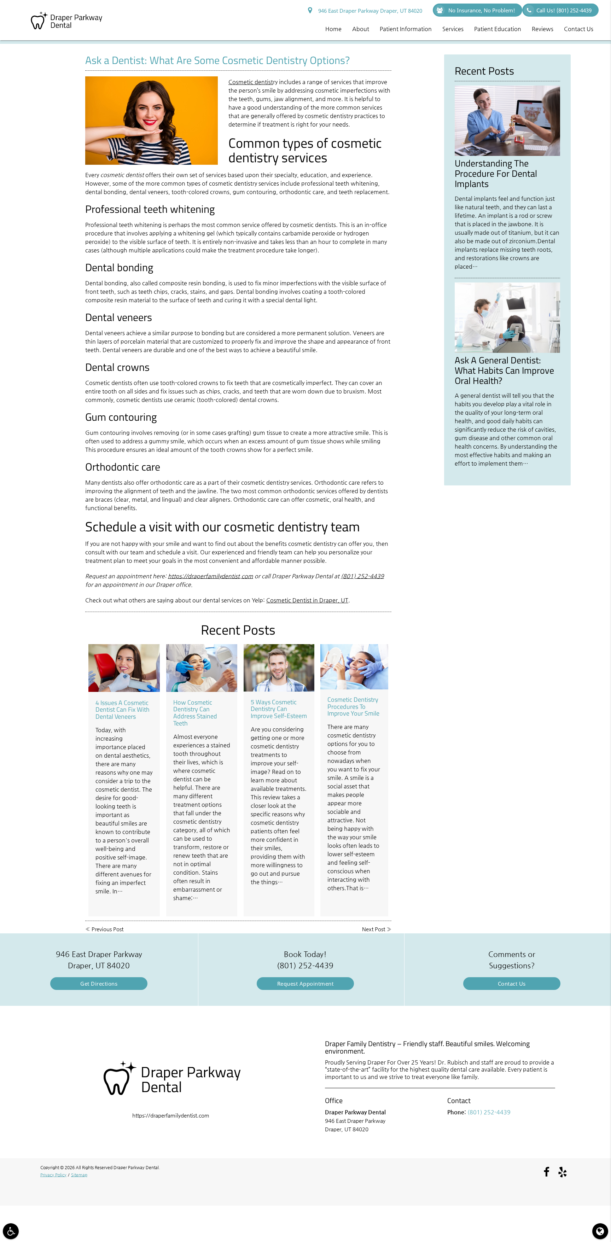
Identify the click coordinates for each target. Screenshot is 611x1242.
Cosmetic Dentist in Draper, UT (307, 600)
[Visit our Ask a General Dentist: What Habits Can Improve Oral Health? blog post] (507, 351)
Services (453, 28)
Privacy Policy (53, 1174)
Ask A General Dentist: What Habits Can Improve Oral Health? (504, 370)
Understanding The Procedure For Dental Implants (496, 173)
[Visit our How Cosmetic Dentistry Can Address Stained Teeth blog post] (202, 668)
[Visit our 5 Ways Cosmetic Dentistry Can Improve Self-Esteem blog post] (279, 668)
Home (333, 28)
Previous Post (107, 929)
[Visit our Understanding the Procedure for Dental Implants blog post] (507, 154)
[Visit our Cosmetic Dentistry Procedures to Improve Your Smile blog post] (354, 666)
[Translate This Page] (600, 1231)
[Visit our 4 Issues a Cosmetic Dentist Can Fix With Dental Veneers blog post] (124, 668)
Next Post (373, 929)
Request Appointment (305, 983)
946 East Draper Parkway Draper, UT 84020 (368, 10)
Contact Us (578, 28)
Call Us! (564, 10)
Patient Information (406, 28)
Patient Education (497, 28)
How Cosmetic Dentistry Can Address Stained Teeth (195, 713)
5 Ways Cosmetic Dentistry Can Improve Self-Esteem (279, 709)
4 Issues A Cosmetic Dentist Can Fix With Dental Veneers (122, 710)
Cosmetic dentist (250, 81)
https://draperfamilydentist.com (210, 576)
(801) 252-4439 (362, 576)
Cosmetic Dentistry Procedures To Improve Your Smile (353, 706)
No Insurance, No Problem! (481, 10)
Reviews (542, 28)
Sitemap (79, 1174)
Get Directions (98, 983)
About (360, 28)
